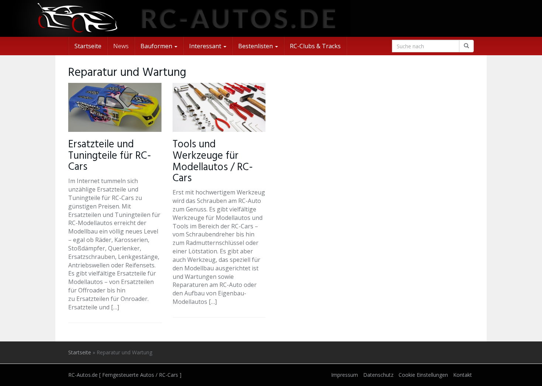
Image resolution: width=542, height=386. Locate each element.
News (121, 46)
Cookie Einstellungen (423, 374)
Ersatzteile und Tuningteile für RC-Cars (109, 156)
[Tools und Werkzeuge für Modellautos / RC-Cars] (219, 107)
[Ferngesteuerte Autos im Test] (271, 18)
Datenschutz (378, 374)
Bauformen (157, 46)
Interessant (206, 46)
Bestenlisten (256, 46)
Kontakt (462, 374)
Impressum (344, 374)
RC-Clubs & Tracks (315, 46)
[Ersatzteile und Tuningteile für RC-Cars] (114, 107)
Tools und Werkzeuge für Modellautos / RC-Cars (213, 161)
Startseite (87, 46)
